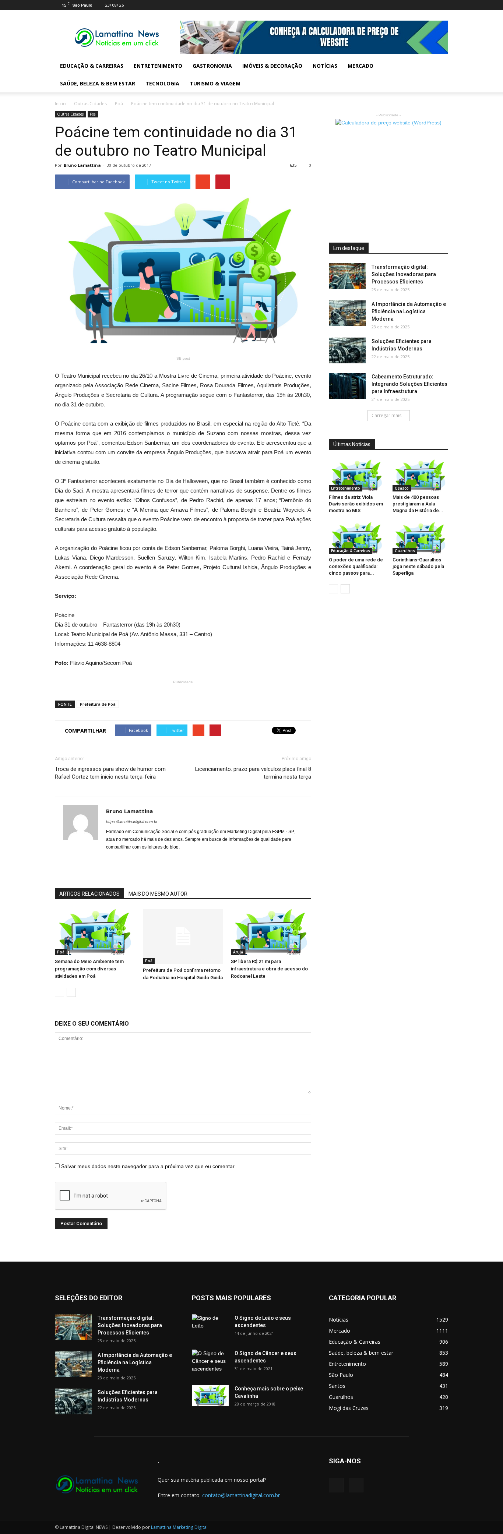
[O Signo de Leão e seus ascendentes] (210, 1327)
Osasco (402, 488)
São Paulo (341, 1374)
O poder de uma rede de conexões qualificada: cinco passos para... (356, 566)
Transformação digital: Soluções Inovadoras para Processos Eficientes (404, 274)
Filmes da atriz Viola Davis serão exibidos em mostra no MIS (356, 503)
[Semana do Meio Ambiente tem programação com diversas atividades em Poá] (95, 932)
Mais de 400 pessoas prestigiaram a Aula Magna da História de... (418, 503)
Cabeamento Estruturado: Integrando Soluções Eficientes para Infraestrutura (409, 384)
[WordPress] (442, 5)
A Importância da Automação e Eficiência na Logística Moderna (409, 311)
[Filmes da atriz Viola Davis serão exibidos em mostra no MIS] (357, 475)
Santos (337, 1385)
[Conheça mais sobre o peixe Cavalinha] (210, 1395)
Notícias (325, 65)
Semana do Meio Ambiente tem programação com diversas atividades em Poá (89, 969)
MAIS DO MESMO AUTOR (158, 894)
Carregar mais (386, 415)
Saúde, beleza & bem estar (97, 83)
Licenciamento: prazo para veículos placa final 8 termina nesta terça (253, 773)
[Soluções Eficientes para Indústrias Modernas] (347, 350)
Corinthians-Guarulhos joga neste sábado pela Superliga (418, 566)
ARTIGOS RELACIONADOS (89, 894)
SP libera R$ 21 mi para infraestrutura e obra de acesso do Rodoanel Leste (269, 969)
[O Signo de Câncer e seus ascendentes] (210, 1362)
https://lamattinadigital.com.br (132, 821)
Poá (119, 103)
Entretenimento (158, 65)
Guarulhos (405, 550)
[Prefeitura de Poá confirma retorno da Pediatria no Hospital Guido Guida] (183, 936)
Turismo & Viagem (215, 83)
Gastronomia (212, 65)
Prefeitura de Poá (98, 704)
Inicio (60, 103)
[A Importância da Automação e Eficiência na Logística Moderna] (347, 313)
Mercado (360, 65)
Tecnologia (162, 83)
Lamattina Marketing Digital (179, 1527)
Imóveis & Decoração (272, 65)
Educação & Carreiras (91, 65)
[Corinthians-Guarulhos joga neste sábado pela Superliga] (421, 538)
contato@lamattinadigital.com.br (241, 1495)
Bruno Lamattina (82, 165)
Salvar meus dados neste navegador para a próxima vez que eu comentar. (148, 1166)
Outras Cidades (90, 103)
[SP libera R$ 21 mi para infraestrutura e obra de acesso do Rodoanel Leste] (271, 932)
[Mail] (430, 5)
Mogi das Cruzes (349, 1407)
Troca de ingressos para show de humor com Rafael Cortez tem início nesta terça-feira (110, 773)
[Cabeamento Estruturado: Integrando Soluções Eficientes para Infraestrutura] (347, 386)
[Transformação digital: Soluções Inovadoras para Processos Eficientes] (347, 276)
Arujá (238, 952)
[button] (439, 75)
